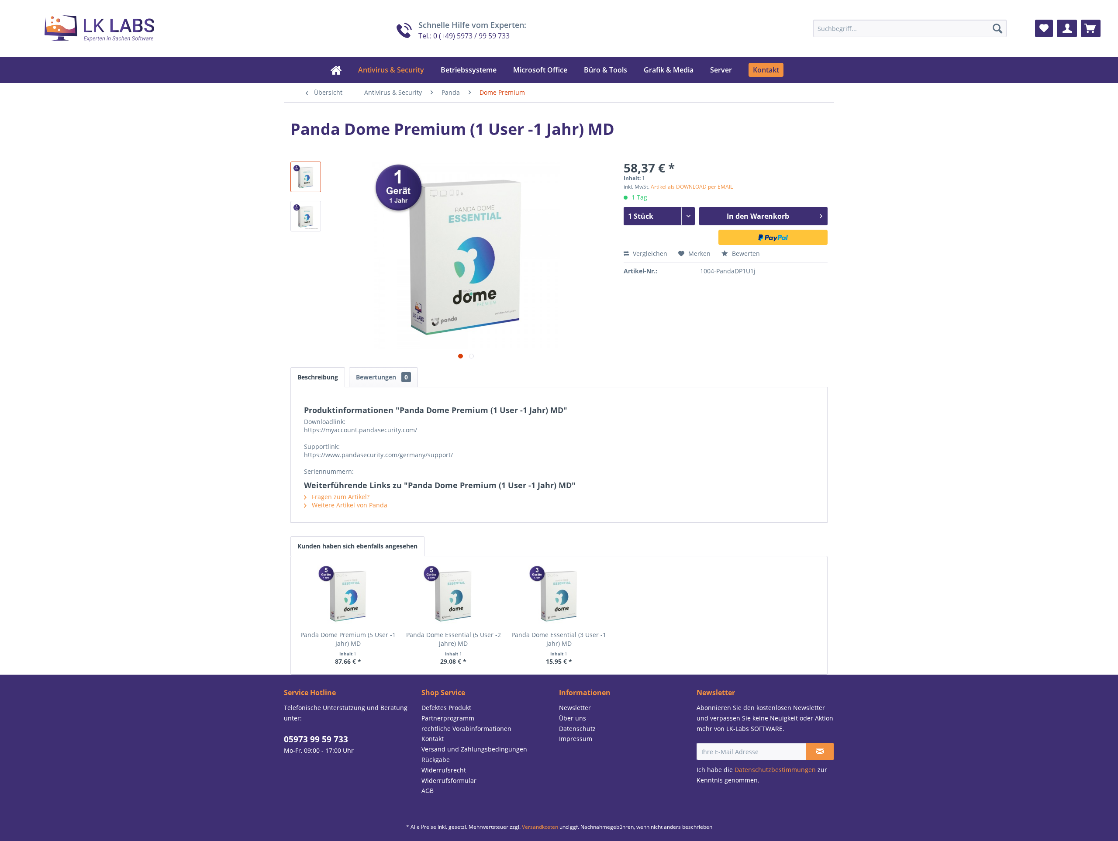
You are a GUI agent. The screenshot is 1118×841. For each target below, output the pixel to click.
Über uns (572, 718)
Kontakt (432, 738)
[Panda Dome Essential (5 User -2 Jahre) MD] (453, 595)
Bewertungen (382, 377)
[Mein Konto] (1067, 28)
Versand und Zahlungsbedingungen (474, 749)
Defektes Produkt (446, 707)
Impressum (575, 738)
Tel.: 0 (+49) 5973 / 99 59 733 (464, 36)
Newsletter (575, 707)
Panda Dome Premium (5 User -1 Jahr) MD (348, 639)
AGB (427, 790)
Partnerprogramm (447, 718)
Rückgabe (435, 759)
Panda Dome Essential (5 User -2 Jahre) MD (453, 639)
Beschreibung (317, 377)
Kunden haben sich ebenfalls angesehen (357, 546)
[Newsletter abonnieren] (820, 751)
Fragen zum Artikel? (339, 497)
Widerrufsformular (448, 780)
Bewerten (745, 253)
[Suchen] (997, 28)
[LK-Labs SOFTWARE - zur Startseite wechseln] (88, 26)
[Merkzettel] (1044, 28)
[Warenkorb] (1091, 28)
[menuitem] (910, 28)
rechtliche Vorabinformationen (466, 728)
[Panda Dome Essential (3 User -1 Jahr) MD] (559, 595)
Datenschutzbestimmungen (775, 769)
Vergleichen (649, 253)
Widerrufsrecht (443, 770)
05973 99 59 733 (316, 739)
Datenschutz (577, 728)
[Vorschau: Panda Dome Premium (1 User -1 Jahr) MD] (305, 177)
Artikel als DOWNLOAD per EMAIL (692, 186)
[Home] (336, 70)
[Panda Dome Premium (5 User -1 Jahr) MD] (348, 595)
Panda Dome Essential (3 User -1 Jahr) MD (558, 639)
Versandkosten (540, 827)
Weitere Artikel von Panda (348, 505)
